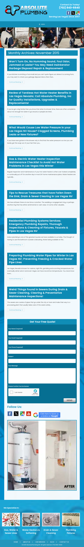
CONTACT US (64, 542)
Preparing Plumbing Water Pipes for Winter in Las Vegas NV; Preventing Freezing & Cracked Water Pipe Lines (41, 259)
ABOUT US (26, 542)
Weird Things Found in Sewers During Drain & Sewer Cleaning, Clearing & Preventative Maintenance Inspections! (38, 293)
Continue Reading (16, 82)
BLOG (52, 542)
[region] (42, 37)
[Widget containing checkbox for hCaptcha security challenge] (23, 392)
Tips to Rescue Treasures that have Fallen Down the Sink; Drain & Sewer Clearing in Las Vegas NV (41, 194)
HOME (16, 542)
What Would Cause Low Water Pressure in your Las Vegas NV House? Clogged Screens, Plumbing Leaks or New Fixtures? (41, 131)
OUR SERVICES (40, 542)
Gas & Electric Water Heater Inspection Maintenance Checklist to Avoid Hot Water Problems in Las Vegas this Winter (37, 162)
